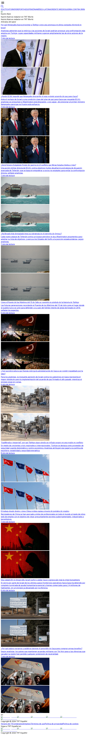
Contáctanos (18, 723)
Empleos (27, 723)
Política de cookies (71, 723)
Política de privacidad (54, 723)
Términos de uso (38, 723)
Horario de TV (7, 723)
